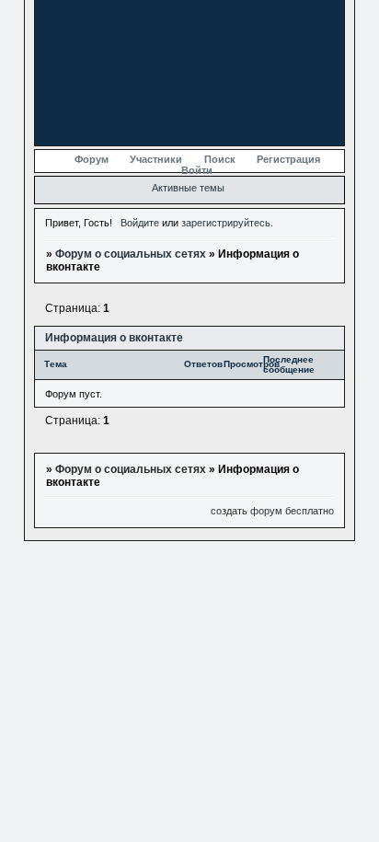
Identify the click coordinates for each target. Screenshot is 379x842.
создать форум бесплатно (272, 510)
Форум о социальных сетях (130, 254)
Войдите (140, 222)
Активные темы (188, 187)
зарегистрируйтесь (225, 222)
